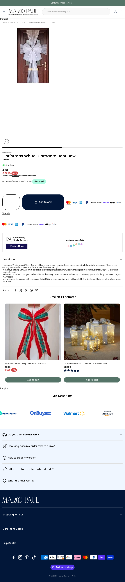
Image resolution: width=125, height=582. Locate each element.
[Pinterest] (26, 290)
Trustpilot (4, 19)
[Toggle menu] (3, 11)
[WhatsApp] (31, 290)
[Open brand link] (24, 413)
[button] (62, 259)
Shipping (15, 176)
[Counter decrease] (5, 202)
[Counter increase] (17, 202)
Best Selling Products (17, 22)
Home (4, 22)
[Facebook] (15, 290)
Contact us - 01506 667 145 (56, 3)
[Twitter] (21, 290)
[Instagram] (20, 557)
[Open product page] (33, 332)
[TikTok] (34, 557)
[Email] (36, 290)
